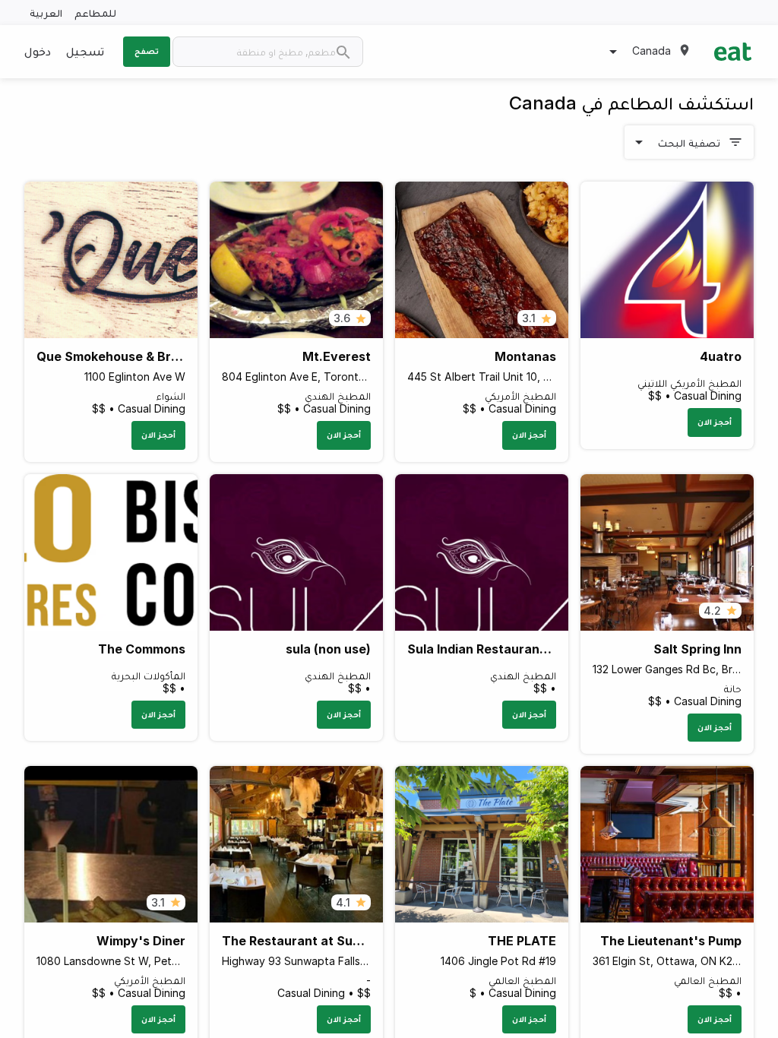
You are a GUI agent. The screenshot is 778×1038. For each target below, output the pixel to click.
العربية (46, 12)
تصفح (146, 51)
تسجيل (85, 51)
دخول (37, 51)
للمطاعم (95, 12)
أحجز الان (714, 421)
